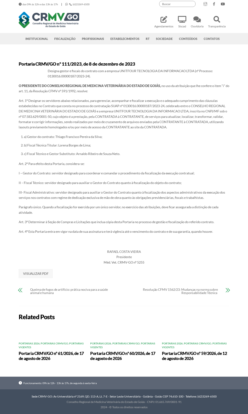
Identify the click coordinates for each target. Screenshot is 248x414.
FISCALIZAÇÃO (65, 38)
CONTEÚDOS (188, 38)
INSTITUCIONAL (36, 38)
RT (148, 38)
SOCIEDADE (164, 38)
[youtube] (222, 3)
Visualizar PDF (35, 274)
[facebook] (214, 3)
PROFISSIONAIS (93, 38)
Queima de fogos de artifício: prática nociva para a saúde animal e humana (69, 291)
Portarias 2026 (29, 343)
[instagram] (205, 3)
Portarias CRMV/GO (54, 343)
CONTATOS (212, 38)
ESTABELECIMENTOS (124, 38)
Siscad (182, 26)
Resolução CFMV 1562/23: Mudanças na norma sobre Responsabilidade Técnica (180, 291)
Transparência (217, 26)
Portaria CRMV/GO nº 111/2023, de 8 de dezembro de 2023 (77, 64)
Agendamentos (163, 26)
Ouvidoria (197, 26)
